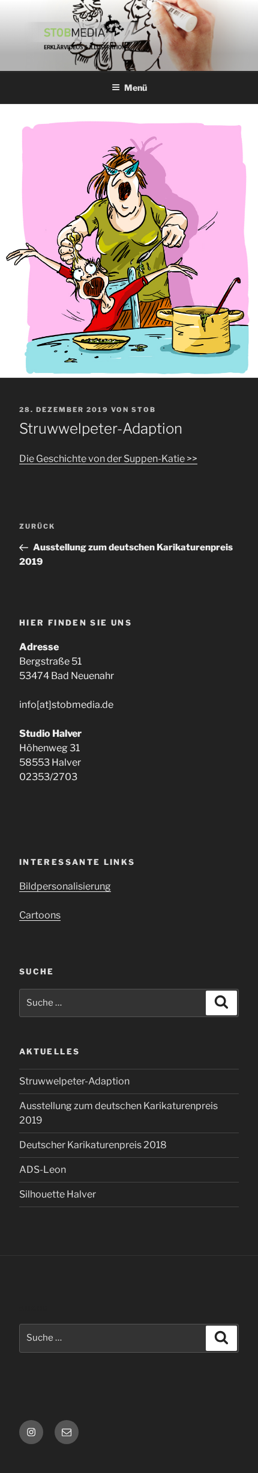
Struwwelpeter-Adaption (74, 1081)
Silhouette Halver (57, 1194)
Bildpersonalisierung (65, 886)
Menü (135, 87)
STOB (143, 409)
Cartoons (40, 915)
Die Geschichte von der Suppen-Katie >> (108, 458)
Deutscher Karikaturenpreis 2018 (93, 1145)
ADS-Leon (42, 1169)
